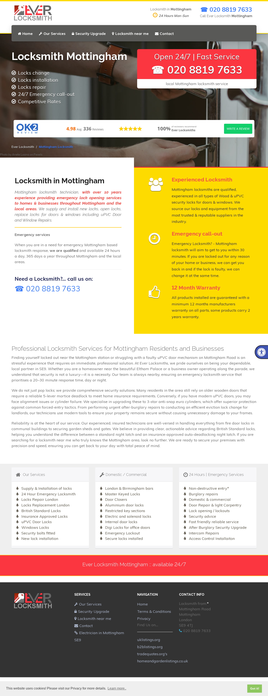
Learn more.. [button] (117, 688)
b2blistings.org (150, 646)
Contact (167, 33)
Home (27, 33)
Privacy (144, 618)
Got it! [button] (254, 688)
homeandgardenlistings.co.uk (162, 661)
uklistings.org (148, 639)
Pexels (38, 154)
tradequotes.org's (152, 653)
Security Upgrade (90, 33)
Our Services (55, 33)
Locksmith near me (132, 33)
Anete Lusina (20, 154)
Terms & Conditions (154, 611)
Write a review (238, 129)
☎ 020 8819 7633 (226, 9)
